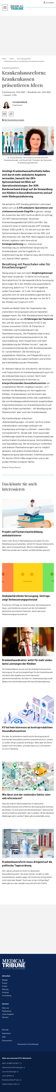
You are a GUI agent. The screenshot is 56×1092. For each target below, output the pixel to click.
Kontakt (5, 1029)
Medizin (5, 980)
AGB (3, 1037)
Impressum (6, 1033)
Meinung (5, 989)
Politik (4, 986)
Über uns (5, 1008)
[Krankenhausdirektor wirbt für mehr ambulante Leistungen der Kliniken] (28, 641)
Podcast (5, 992)
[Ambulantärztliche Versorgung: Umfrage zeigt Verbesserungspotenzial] (28, 577)
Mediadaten (6, 1011)
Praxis (4, 983)
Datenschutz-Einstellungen (28, 1044)
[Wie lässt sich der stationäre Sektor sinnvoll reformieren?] (28, 776)
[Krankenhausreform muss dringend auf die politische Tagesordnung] (28, 843)
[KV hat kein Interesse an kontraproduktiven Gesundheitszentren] (28, 708)
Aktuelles (6, 976)
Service (5, 1004)
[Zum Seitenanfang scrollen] (51, 1087)
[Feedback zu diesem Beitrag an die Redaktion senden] (11, 114)
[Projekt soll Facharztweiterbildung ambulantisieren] (28, 513)
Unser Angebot (8, 1014)
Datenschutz (7, 1040)
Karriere (5, 1017)
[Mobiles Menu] (5, 7)
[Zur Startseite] (17, 7)
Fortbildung (6, 995)
